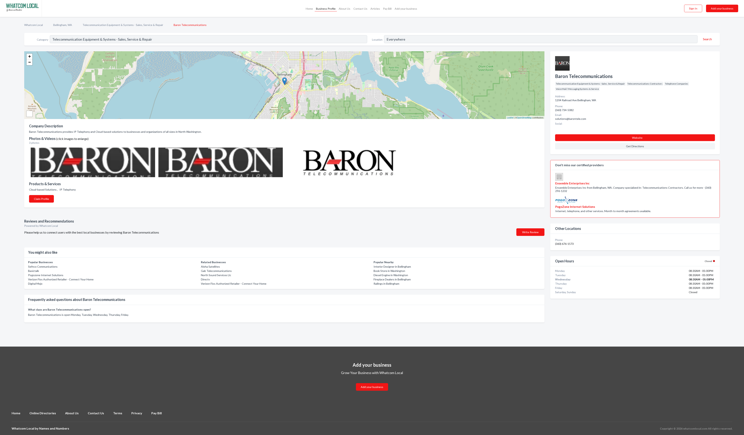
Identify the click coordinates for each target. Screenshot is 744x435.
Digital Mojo (35, 283)
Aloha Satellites (210, 266)
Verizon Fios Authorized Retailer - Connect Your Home (61, 279)
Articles (375, 8)
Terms (117, 413)
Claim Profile (41, 198)
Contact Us (360, 8)
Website (637, 137)
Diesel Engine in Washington (391, 275)
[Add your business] (372, 382)
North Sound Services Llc (216, 275)
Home (309, 8)
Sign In (693, 8)
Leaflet (510, 117)
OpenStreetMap (524, 117)
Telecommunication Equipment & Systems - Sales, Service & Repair (123, 25)
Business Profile (326, 8)
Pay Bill (387, 8)
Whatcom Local (33, 25)
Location (377, 39)
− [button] (29, 62)
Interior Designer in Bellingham (392, 266)
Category (42, 39)
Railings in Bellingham (386, 283)
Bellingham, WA (62, 25)
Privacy (136, 413)
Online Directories (42, 413)
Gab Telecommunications (216, 270)
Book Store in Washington (389, 270)
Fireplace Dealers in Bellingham (392, 279)
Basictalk (33, 270)
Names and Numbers (54, 428)
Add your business (406, 8)
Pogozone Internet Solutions (45, 275)
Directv (205, 279)
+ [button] (29, 56)
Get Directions (635, 146)
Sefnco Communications (43, 266)
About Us (344, 8)
